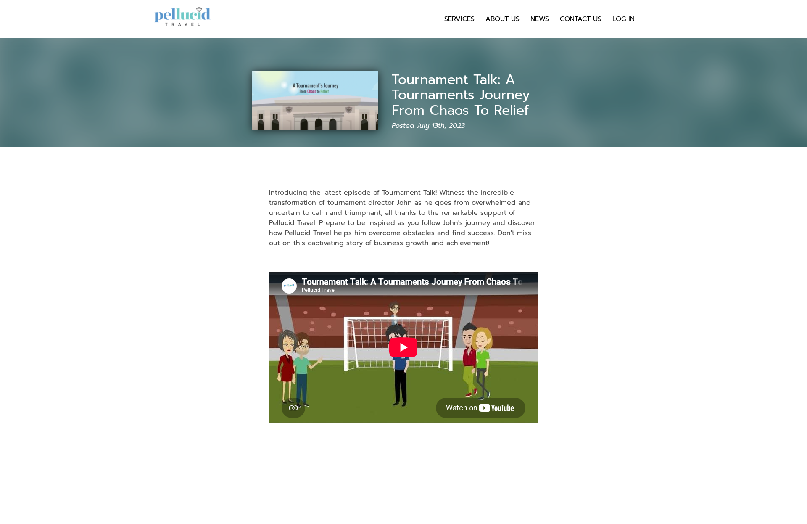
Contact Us (580, 19)
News (539, 19)
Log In (623, 19)
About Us (502, 19)
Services (459, 19)
